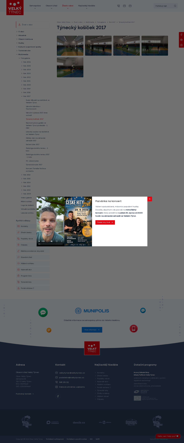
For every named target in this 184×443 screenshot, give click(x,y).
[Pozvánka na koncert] (78, 221)
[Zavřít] (149, 199)
